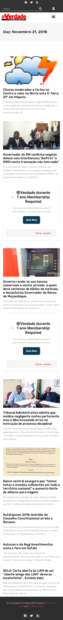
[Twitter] (31, 2)
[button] (53, 16)
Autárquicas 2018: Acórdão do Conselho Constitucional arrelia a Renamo (28, 518)
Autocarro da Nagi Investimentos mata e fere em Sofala (28, 546)
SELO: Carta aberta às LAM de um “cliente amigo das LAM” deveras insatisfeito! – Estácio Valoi (28, 574)
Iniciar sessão (43, 233)
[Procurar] (40, 8)
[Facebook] (25, 2)
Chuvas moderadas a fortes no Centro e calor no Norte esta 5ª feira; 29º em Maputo (31, 93)
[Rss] (37, 2)
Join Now (31, 219)
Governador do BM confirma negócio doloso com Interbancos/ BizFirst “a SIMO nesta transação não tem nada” (31, 158)
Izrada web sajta (36, 606)
